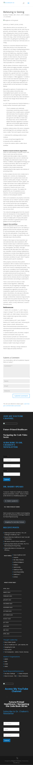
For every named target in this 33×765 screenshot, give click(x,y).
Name (5, 456)
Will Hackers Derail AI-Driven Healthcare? (15, 541)
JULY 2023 (6, 622)
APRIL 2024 (6, 588)
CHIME (6, 664)
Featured (15, 557)
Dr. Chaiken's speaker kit (11, 501)
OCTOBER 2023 (7, 611)
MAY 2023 (6, 630)
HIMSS (6, 666)
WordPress (16, 762)
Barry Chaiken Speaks (10, 642)
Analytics (27, 15)
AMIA (5, 661)
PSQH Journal (7, 649)
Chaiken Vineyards (23, 673)
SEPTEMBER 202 (7, 615)
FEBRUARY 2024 (7, 596)
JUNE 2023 (6, 626)
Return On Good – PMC (10, 676)
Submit (6, 479)
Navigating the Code (9, 647)
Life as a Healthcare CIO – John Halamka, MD (16, 644)
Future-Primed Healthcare (14, 703)
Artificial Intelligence (18, 562)
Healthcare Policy (17, 569)
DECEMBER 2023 (7, 603)
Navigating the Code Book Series (17, 705)
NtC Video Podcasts (18, 560)
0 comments (7, 16)
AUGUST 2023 (7, 618)
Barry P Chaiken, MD (10, 15)
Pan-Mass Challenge (9, 673)
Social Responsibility (18, 572)
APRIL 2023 (6, 633)
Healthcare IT (16, 574)
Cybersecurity (16, 567)
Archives (15, 577)
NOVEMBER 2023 (7, 607)
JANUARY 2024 (7, 600)
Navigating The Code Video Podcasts (14, 522)
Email (5, 470)
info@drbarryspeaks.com (20, 495)
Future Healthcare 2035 (19, 555)
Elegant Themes (16, 761)
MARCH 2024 (6, 592)
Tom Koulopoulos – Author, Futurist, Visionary (16, 652)
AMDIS (6, 659)
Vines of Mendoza (23, 676)
